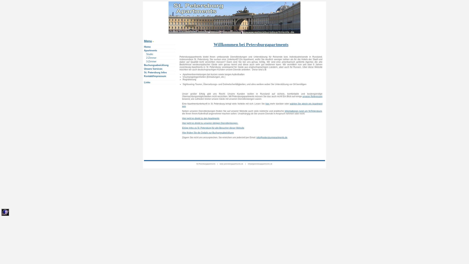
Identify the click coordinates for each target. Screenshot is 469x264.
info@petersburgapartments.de (271, 137)
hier (267, 103)
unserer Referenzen (312, 96)
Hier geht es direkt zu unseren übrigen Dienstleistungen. (210, 123)
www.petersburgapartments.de (231, 164)
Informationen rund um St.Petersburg (303, 111)
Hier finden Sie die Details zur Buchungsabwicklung (208, 132)
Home (147, 46)
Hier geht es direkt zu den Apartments (200, 118)
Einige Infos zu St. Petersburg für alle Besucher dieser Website (213, 128)
